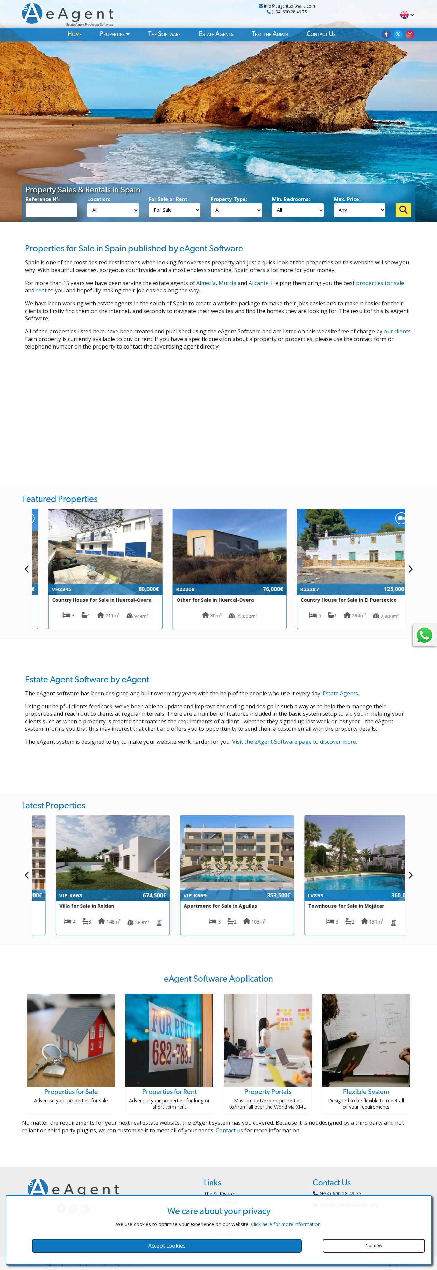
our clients (397, 331)
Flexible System (366, 1092)
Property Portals (267, 1092)
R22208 (174, 589)
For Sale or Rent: (169, 199)
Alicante (259, 283)
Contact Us (321, 34)
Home (75, 34)
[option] (94, 569)
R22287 (298, 589)
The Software (164, 34)
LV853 (297, 895)
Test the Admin (270, 34)
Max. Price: (347, 199)
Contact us (229, 1130)
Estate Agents (216, 34)
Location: (98, 199)
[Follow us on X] (398, 34)
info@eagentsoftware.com (289, 6)
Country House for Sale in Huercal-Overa (90, 600)
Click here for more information (286, 1224)
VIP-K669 (176, 895)
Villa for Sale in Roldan (68, 906)
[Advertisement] (218, 414)
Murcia (227, 283)
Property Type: (229, 199)
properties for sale (380, 283)
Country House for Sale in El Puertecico (337, 600)
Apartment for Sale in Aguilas (202, 906)
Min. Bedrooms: (291, 199)
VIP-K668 (52, 895)
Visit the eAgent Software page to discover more (294, 742)
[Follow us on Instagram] (410, 34)
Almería (206, 283)
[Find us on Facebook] (386, 34)
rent (41, 290)
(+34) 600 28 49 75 (289, 12)
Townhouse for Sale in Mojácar (328, 906)
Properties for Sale (71, 1092)
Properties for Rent (169, 1092)
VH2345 (50, 589)
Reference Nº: (43, 199)
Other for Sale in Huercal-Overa (204, 600)
